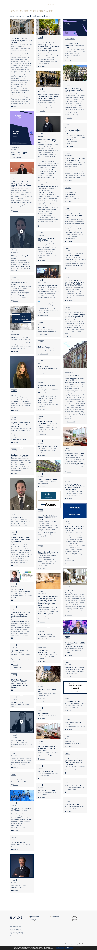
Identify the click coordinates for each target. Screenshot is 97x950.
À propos (27, 4)
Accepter (60, 947)
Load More (48, 897)
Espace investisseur (69, 4)
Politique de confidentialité (80, 944)
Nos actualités (51, 4)
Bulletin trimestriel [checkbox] (20, 16)
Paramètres (78, 947)
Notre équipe (59, 4)
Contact (83, 4)
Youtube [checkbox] (48, 16)
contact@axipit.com (56, 918)
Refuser (69, 947)
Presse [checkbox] (33, 16)
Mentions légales (69, 944)
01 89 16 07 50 (33, 920)
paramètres (50, 948)
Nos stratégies (35, 4)
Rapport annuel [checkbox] (40, 16)
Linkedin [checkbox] (28, 16)
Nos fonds (43, 4)
